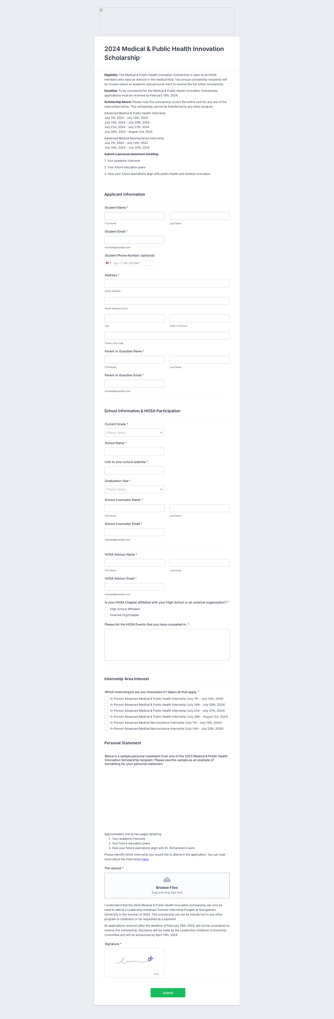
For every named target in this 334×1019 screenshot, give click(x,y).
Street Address (113, 291)
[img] (134, 960)
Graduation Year (118, 481)
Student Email (116, 231)
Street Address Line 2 (116, 308)
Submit (168, 993)
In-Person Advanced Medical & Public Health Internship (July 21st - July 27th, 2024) (167, 710)
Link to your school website (126, 462)
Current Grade (116, 424)
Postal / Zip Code (114, 343)
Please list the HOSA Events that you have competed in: (147, 624)
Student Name (116, 207)
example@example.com (117, 247)
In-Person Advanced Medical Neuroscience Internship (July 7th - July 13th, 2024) (166, 722)
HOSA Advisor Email (121, 578)
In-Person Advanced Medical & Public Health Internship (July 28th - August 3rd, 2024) (169, 716)
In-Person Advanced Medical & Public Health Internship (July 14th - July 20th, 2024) (167, 704)
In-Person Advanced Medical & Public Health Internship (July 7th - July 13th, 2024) (166, 698)
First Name (110, 223)
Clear (156, 973)
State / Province (178, 325)
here (145, 859)
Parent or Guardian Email (124, 375)
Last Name (175, 223)
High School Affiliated (125, 609)
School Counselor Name (124, 500)
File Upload (114, 868)
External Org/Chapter (124, 615)
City (107, 325)
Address (112, 275)
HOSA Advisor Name (121, 554)
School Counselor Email (123, 524)
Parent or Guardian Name (124, 351)
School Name (116, 443)
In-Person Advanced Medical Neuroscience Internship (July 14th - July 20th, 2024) (166, 728)
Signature (113, 944)
